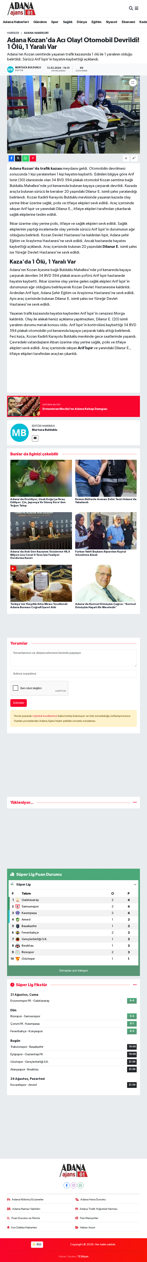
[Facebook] (67, 1185)
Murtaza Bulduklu (44, 429)
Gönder (18, 703)
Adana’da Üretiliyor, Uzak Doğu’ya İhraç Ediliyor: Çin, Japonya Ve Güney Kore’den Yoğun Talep (38, 502)
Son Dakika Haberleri (24, 1227)
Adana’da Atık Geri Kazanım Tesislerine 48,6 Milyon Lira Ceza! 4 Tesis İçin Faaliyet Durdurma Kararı (40, 555)
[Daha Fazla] (33, 158)
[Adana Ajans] (21, 9)
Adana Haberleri (16, 22)
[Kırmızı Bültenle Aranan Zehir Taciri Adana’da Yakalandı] (106, 478)
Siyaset (111, 22)
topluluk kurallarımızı (45, 716)
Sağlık (67, 22)
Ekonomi (128, 22)
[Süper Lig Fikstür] (135, 985)
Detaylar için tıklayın (73, 970)
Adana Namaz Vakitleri (26, 1208)
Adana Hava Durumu (93, 1199)
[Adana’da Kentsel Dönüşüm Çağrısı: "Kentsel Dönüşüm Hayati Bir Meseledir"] (106, 583)
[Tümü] (135, 802)
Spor (54, 22)
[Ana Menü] (136, 8)
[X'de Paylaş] (18, 158)
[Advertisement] (73, 767)
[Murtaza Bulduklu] (19, 432)
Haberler (13, 33)
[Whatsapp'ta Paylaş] (25, 158)
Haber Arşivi (87, 1227)
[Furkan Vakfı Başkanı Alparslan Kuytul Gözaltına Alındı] (106, 530)
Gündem (40, 22)
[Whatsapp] (80, 1185)
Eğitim (96, 22)
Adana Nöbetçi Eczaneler (28, 1199)
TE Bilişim (82, 1256)
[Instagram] (73, 1185)
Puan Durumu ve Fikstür (25, 1218)
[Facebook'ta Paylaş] (11, 158)
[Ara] (131, 8)
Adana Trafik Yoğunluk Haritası (98, 1208)
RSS (38, 1244)
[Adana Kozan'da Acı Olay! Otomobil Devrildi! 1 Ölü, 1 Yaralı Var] (73, 114)
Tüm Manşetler (89, 1218)
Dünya (82, 22)
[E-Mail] (35, 438)
